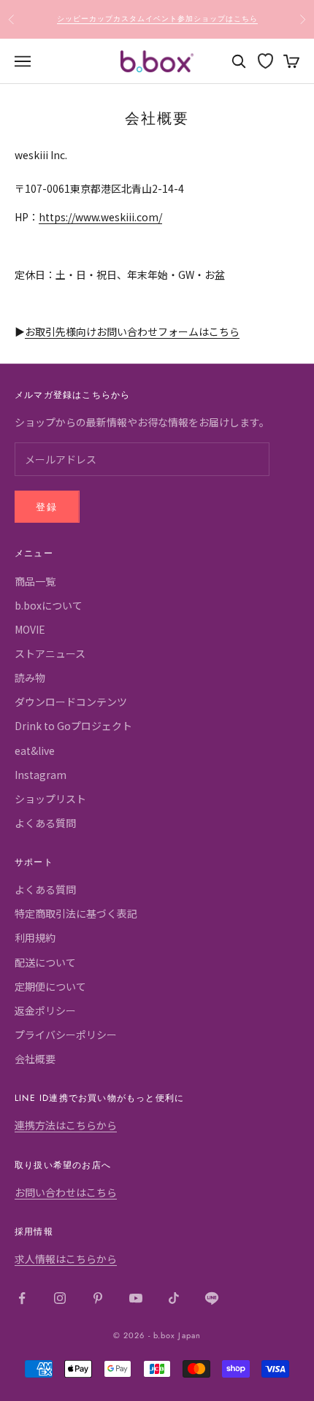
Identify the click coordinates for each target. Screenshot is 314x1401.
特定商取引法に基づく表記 (76, 913)
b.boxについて (49, 605)
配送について (45, 962)
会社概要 (35, 1058)
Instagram (40, 774)
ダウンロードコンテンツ (71, 701)
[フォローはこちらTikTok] (173, 1298)
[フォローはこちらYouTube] (136, 1298)
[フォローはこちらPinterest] (98, 1298)
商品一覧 (35, 581)
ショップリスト (50, 798)
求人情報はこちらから (66, 1258)
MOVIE (30, 629)
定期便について (50, 986)
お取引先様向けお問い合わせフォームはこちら (132, 331)
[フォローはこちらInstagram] (60, 1298)
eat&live (35, 750)
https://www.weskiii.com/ (100, 217)
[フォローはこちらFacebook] (22, 1298)
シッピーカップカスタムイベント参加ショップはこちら (157, 18)
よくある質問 (45, 822)
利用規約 (35, 937)
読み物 (30, 677)
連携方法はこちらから (66, 1125)
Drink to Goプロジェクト (73, 725)
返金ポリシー (45, 1010)
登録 (47, 507)
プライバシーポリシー (66, 1034)
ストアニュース (50, 653)
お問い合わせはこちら (66, 1192)
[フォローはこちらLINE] (211, 1298)
